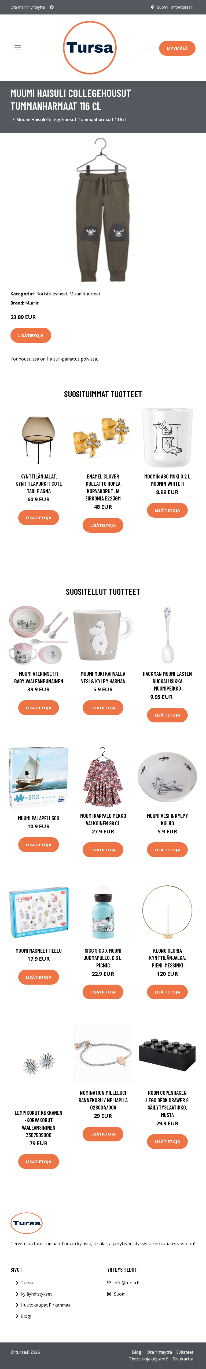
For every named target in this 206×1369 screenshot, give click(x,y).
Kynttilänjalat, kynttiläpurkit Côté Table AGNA (39, 483)
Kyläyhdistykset (36, 1294)
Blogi (26, 1316)
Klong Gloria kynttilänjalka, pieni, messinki (167, 958)
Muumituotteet (84, 294)
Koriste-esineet (51, 294)
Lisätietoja (30, 335)
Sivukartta (183, 1359)
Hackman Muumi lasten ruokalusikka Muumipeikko (167, 681)
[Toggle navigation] (17, 48)
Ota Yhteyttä (159, 1352)
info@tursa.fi (182, 7)
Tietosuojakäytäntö (148, 1359)
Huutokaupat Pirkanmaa (46, 1305)
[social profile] (52, 7)
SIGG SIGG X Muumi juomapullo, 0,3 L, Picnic (103, 958)
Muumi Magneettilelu (39, 950)
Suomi (162, 7)
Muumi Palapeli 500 (38, 818)
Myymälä (177, 48)
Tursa (27, 1283)
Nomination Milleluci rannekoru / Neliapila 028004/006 (103, 1100)
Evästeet (184, 1352)
